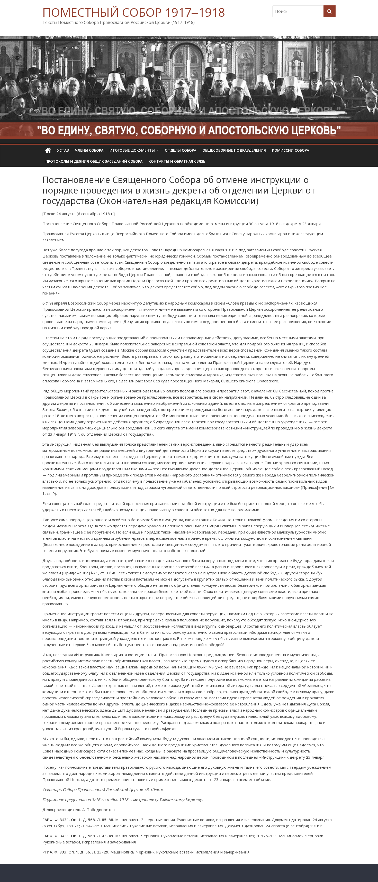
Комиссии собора (290, 150)
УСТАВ (63, 150)
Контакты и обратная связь (177, 161)
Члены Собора (89, 150)
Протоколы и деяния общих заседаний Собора (94, 161)
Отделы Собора (180, 150)
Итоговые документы (132, 150)
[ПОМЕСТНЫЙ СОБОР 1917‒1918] (48, 150)
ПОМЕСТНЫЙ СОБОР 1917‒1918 (133, 12)
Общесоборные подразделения (234, 150)
